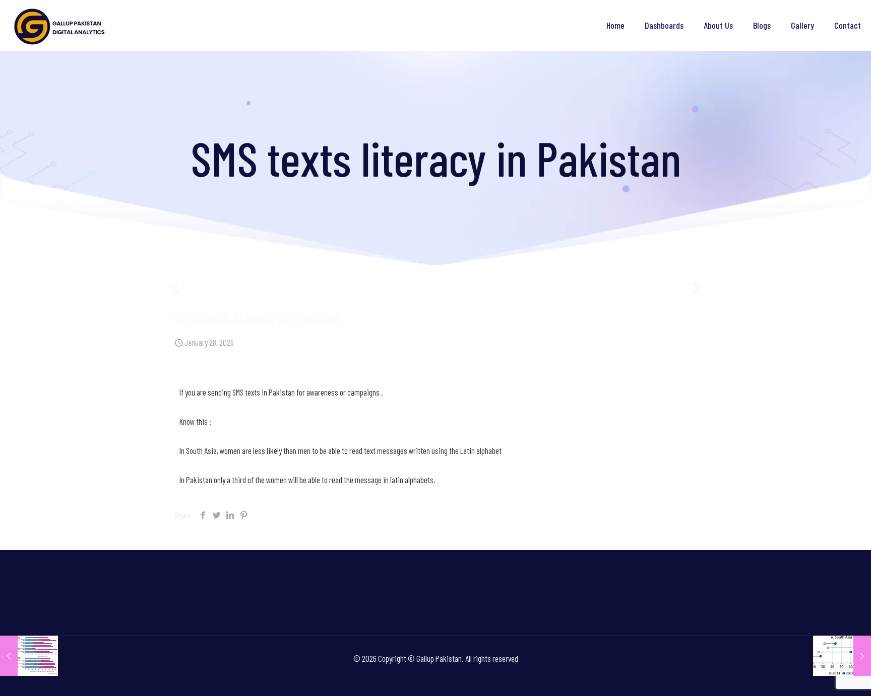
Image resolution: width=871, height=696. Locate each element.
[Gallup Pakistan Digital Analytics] (60, 25)
